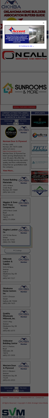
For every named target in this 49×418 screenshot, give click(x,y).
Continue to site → (26, 46)
